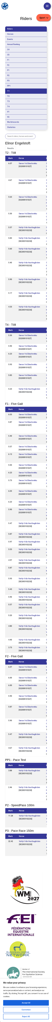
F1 (8, 60)
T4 (8, 107)
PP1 (8, 86)
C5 (8, 55)
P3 (8, 81)
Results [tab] (10, 148)
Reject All (26, 1017)
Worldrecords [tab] (13, 122)
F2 (8, 65)
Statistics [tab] (11, 127)
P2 (8, 75)
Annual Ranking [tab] (13, 44)
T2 (8, 96)
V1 (8, 112)
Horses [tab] (10, 34)
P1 (8, 70)
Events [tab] (10, 39)
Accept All (26, 1003)
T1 (8, 91)
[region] (26, 1000)
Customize (26, 1010)
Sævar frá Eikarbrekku (28, 163)
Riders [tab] (10, 29)
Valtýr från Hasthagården (29, 227)
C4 (8, 50)
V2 (8, 117)
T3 (8, 101)
